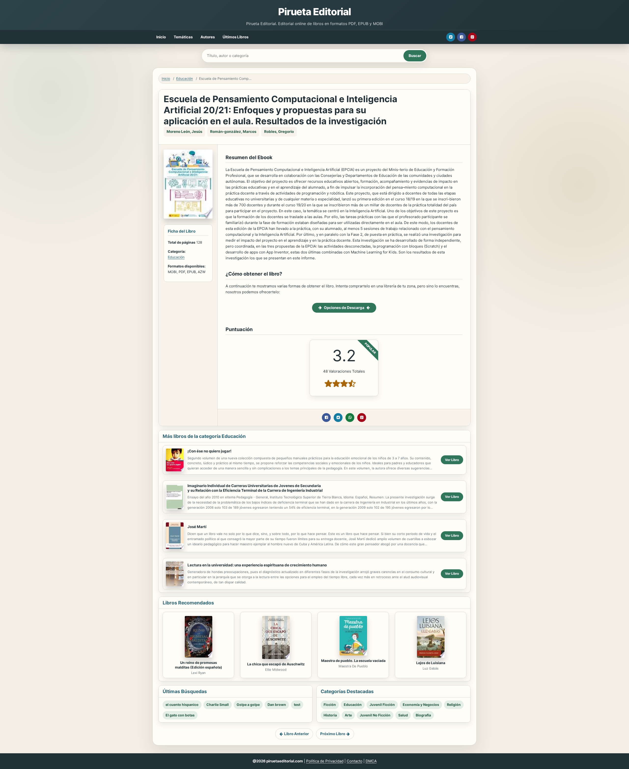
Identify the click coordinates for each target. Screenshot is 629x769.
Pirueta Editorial (314, 12)
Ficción (330, 704)
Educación (184, 78)
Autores (207, 37)
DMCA (371, 761)
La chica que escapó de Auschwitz (276, 664)
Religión (454, 704)
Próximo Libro (332, 733)
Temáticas (183, 37)
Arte (348, 715)
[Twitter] (450, 37)
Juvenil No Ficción (375, 715)
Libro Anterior (296, 733)
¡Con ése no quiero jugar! (209, 451)
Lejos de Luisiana (430, 663)
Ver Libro (452, 460)
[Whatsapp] (349, 417)
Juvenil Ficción (382, 704)
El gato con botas (180, 715)
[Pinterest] (472, 37)
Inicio (161, 37)
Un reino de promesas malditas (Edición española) (198, 664)
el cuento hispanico (182, 704)
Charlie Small (217, 704)
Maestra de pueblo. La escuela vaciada (353, 660)
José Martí (196, 526)
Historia (330, 715)
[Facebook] (461, 37)
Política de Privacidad (324, 761)
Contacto (354, 761)
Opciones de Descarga (344, 307)
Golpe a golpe (248, 704)
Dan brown (277, 704)
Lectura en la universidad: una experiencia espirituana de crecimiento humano (257, 565)
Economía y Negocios (421, 704)
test (297, 704)
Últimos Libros (235, 37)
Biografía (423, 715)
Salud (403, 715)
